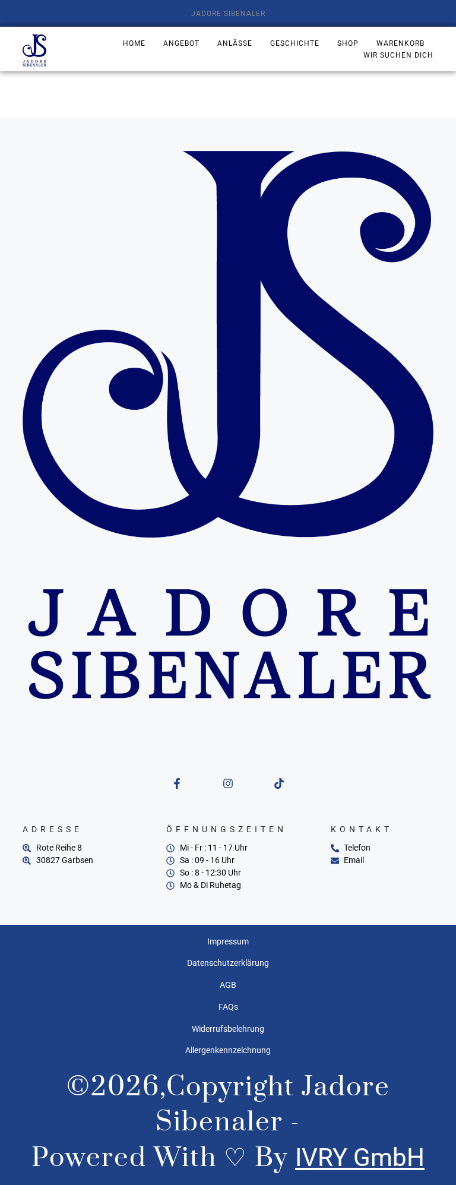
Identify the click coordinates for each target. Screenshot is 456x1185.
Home (134, 43)
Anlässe (234, 43)
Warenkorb (400, 43)
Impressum (228, 941)
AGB (228, 985)
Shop (348, 43)
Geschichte (294, 43)
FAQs (228, 1007)
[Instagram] (228, 783)
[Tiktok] (279, 783)
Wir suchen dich (398, 55)
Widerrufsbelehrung (228, 1029)
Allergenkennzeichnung (228, 1050)
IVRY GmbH (360, 1157)
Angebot (181, 43)
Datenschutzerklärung (228, 963)
